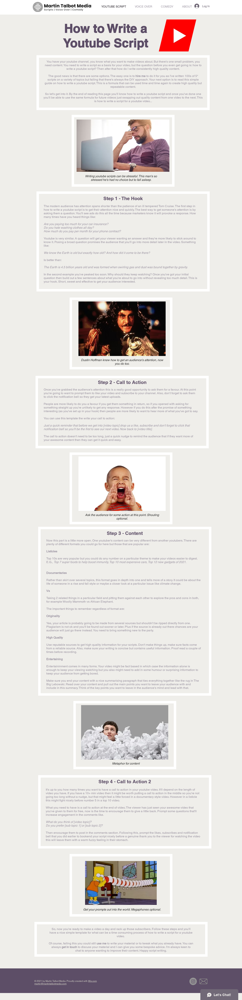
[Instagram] (193, 981)
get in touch (69, 947)
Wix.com (92, 981)
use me (101, 943)
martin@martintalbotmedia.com (50, 983)
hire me (141, 76)
